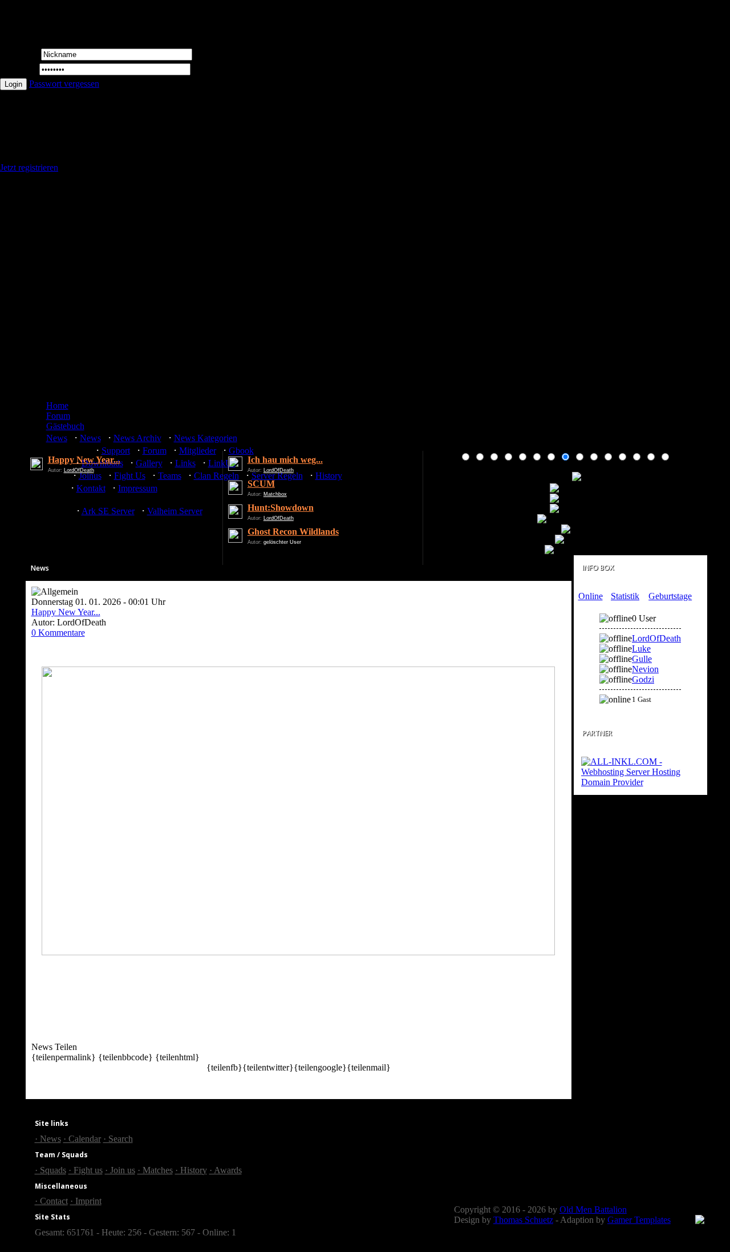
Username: (19, 54)
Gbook (241, 450)
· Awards (225, 1170)
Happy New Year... (84, 460)
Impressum (137, 488)
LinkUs (222, 463)
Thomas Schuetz (523, 1220)
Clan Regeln (216, 475)
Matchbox (275, 494)
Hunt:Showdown (281, 507)
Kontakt (91, 488)
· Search (118, 1139)
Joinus (90, 475)
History (328, 475)
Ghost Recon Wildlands (293, 531)
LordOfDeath (79, 470)
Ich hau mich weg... (285, 460)
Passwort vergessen (64, 83)
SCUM (261, 483)
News (56, 438)
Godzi (643, 679)
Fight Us (129, 475)
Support (116, 450)
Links (185, 463)
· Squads (50, 1170)
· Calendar (82, 1139)
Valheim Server (174, 511)
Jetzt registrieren (29, 167)
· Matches (155, 1170)
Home (57, 405)
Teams (169, 475)
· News (48, 1139)
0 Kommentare (58, 632)
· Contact (51, 1201)
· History (191, 1170)
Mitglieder (197, 450)
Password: (18, 69)
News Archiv (137, 438)
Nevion (645, 669)
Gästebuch (65, 426)
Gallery (149, 463)
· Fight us (85, 1170)
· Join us (120, 1170)
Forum (58, 416)
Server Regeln (277, 475)
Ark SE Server (108, 511)
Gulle (642, 659)
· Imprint (86, 1201)
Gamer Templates (639, 1220)
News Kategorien (205, 438)
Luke (641, 648)
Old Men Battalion (593, 1209)
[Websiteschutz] (699, 1221)
